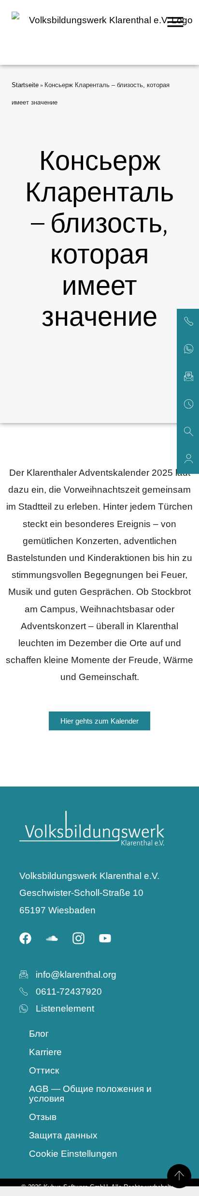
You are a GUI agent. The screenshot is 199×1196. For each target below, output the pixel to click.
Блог (39, 1034)
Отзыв (43, 1117)
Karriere (45, 1052)
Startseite (25, 85)
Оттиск (44, 1070)
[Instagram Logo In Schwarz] (79, 938)
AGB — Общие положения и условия (90, 1094)
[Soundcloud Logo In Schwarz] (52, 938)
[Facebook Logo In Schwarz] (26, 938)
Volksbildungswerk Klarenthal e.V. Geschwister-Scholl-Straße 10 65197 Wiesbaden (89, 893)
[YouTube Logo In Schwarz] (105, 938)
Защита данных (63, 1135)
